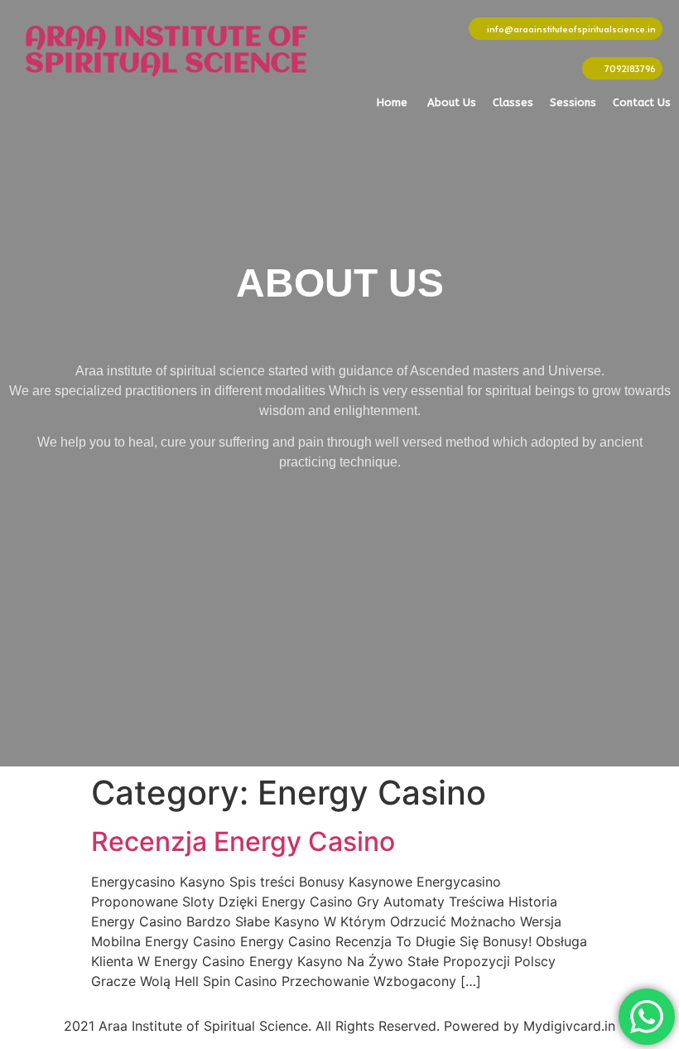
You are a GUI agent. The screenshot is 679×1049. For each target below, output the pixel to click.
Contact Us (642, 102)
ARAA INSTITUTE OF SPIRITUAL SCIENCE (166, 51)
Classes (513, 102)
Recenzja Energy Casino (243, 841)
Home (392, 102)
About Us (451, 102)
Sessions (573, 102)
